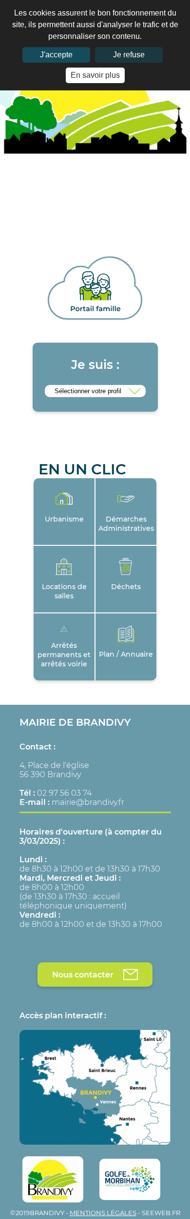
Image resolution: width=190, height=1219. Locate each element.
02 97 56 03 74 (64, 793)
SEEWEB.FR (161, 1213)
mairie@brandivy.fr (88, 802)
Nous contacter (83, 974)
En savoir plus (95, 75)
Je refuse (129, 55)
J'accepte (56, 55)
